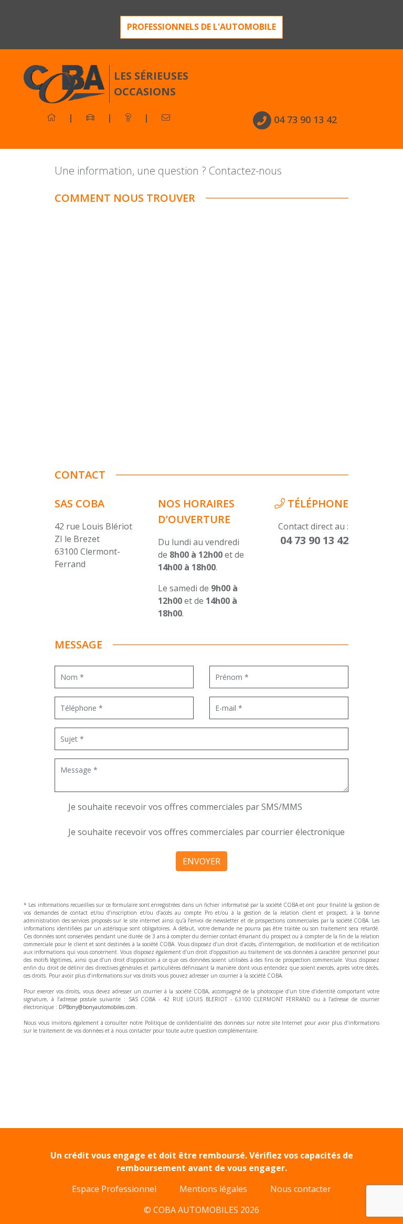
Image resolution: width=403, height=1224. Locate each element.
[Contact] (166, 117)
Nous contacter (300, 1189)
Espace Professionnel (114, 1189)
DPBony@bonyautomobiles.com (97, 1007)
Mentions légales (213, 1189)
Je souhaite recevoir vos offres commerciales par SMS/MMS (184, 807)
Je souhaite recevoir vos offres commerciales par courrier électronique (205, 832)
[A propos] (128, 117)
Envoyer (201, 861)
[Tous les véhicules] (90, 117)
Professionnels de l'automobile (201, 27)
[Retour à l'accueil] (51, 117)
